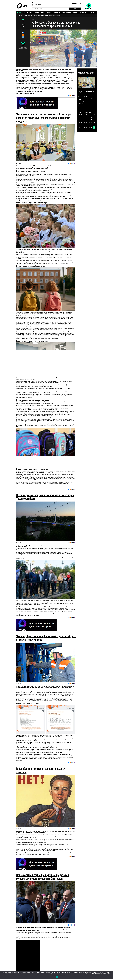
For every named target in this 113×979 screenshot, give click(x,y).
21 (89, 124)
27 (86, 127)
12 (84, 122)
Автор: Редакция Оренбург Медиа (23, 48)
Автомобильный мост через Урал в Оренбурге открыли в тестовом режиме (86, 93)
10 (79, 122)
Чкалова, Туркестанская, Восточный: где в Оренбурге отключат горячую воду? (46, 638)
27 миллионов (35, 615)
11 (81, 122)
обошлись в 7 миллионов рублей (47, 614)
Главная (20, 15)
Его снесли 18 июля (37, 91)
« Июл (79, 112)
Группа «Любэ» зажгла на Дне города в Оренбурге (86, 102)
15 (91, 122)
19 (84, 124)
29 (91, 127)
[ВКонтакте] (22, 32)
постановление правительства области (37, 834)
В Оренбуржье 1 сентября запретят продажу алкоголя (40, 770)
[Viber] (74, 95)
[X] (73, 95)
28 (89, 127)
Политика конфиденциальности (58, 975)
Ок (56, 977)
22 (91, 124)
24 (79, 127)
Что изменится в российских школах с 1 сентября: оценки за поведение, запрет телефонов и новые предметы (44, 117)
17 (79, 124)
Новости (25, 15)
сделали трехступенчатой (33, 187)
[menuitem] (19, 12)
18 (81, 124)
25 (81, 127)
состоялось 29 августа (37, 548)
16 (94, 122)
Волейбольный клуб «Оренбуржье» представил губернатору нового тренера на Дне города (42, 876)
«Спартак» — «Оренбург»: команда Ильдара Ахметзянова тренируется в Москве (86, 98)
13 (86, 122)
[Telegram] (23, 37)
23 (94, 124)
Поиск (75, 8)
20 (86, 124)
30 (94, 127)
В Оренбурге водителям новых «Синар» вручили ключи (85, 106)
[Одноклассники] (22, 35)
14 (89, 122)
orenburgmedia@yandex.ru (41, 5)
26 (84, 127)
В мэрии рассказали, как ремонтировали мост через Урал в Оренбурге (45, 496)
